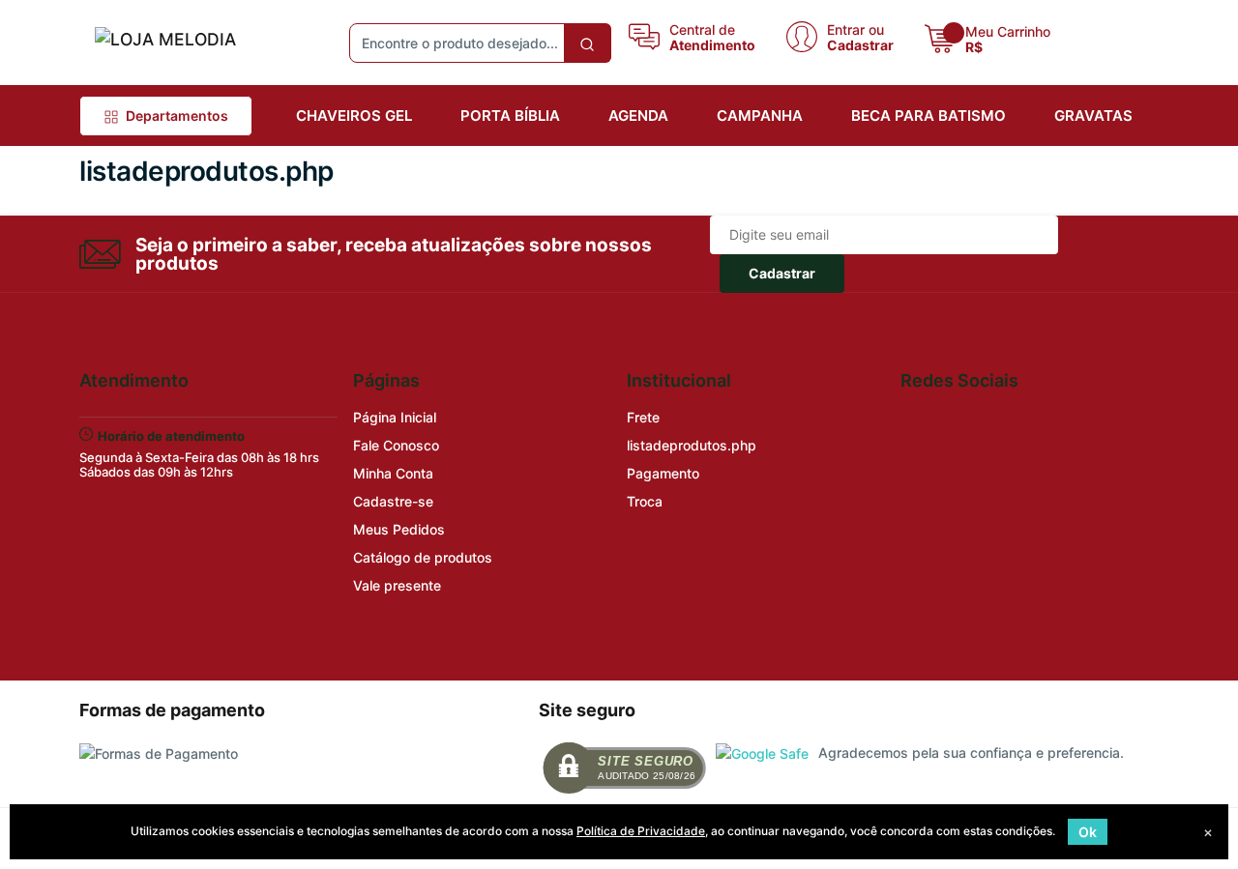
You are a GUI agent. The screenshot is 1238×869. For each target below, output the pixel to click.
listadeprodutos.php (691, 445)
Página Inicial (394, 417)
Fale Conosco (396, 445)
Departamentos (177, 115)
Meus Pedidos (399, 529)
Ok (1087, 832)
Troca (645, 501)
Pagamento (663, 473)
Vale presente (397, 585)
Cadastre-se (393, 501)
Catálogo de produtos (422, 557)
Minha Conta (393, 473)
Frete (643, 417)
